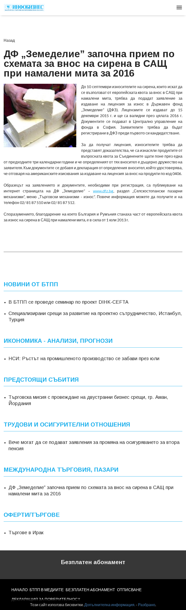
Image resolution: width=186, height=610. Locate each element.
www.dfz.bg (103, 191)
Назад (9, 40)
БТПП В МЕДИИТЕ (47, 589)
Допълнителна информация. (109, 604)
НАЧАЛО (19, 589)
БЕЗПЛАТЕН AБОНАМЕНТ (90, 589)
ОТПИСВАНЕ (129, 589)
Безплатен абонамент (93, 562)
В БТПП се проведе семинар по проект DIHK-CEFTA (68, 302)
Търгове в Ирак (25, 532)
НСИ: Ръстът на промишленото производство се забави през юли (83, 358)
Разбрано (146, 604)
